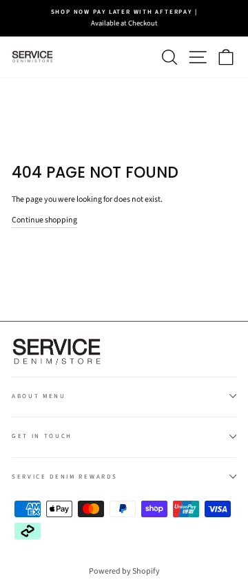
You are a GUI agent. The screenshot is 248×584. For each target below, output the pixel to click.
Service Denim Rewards (64, 476)
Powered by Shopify (124, 571)
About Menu (39, 396)
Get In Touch (42, 436)
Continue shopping (44, 220)
